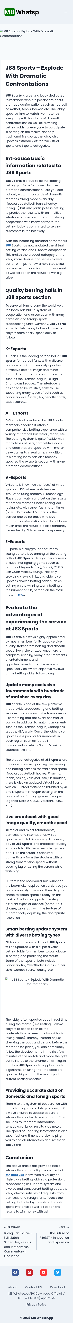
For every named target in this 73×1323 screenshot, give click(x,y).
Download (57, 1287)
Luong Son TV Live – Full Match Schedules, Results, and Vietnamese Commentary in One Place (18, 1242)
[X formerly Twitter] (57, 1272)
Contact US (33, 1287)
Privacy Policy (36, 1305)
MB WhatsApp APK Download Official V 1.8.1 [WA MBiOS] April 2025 (36, 1296)
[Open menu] (66, 11)
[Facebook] (15, 1272)
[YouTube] (43, 1272)
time (19, 595)
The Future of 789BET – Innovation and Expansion (54, 1235)
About (12, 1287)
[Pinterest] (29, 1272)
